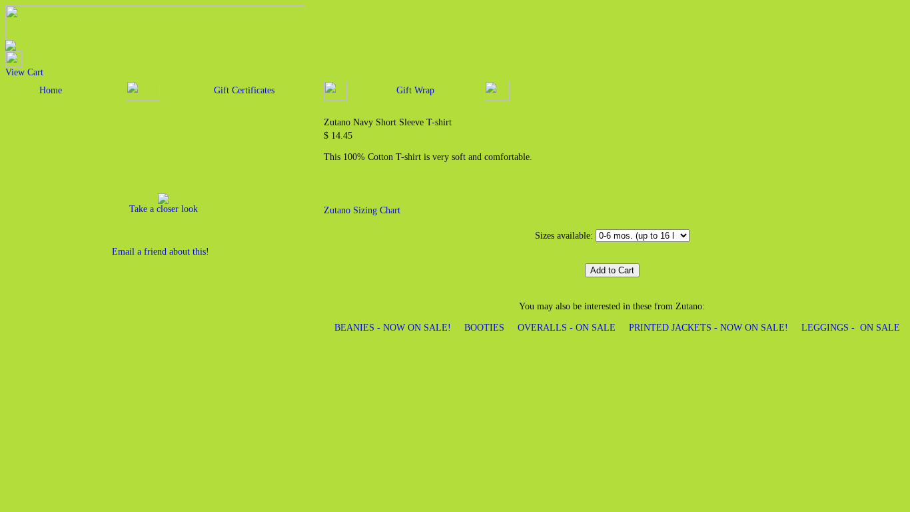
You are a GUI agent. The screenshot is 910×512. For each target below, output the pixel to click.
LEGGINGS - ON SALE (850, 328)
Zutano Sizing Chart (362, 210)
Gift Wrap (415, 90)
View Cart (24, 72)
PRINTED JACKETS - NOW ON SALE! (708, 328)
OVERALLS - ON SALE (567, 328)
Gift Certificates (244, 90)
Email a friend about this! (160, 252)
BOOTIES (484, 328)
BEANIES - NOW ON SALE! (392, 328)
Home (50, 90)
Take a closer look (163, 209)
